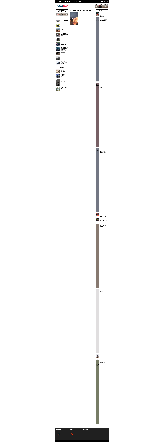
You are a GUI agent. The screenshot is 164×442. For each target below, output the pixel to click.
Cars (72, 434)
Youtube (80, 1)
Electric (75, 1)
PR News (59, 435)
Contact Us (59, 433)
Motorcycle (72, 432)
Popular (59, 434)
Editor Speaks (69, 1)
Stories (64, 1)
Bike (71, 433)
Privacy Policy (60, 437)
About (59, 432)
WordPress (106, 440)
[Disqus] (82, 36)
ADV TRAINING (59, 1)
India (72, 435)
